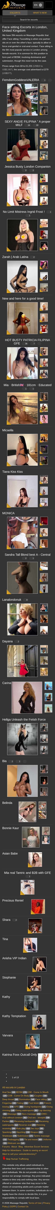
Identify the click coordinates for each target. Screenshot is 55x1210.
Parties (7, 1121)
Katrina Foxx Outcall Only (19, 1054)
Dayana (10, 641)
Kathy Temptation (14, 1016)
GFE (18, 1106)
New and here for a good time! (23, 298)
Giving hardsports (34, 1106)
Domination (26, 1099)
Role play (23, 1128)
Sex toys (37, 1128)
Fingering (9, 1103)
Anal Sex (8, 1092)
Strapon (36, 1132)
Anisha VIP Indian (14, 958)
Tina (5, 939)
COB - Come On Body (20, 1095)
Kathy (6, 996)
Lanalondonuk (15, 599)
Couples (40, 1095)
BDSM (21, 1092)
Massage (14, 1114)
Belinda (7, 802)
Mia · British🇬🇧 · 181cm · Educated (27, 386)
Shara (9, 919)
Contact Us (23, 1206)
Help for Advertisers (11, 1150)
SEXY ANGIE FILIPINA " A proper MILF (27, 123)
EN (35, 5)
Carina (6, 683)
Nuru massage (31, 1114)
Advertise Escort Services (36, 1146)
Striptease (9, 1136)
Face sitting (43, 1099)
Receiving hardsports (26, 1121)
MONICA (8, 513)
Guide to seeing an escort (35, 1150)
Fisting (22, 1103)
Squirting (23, 1132)
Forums (6, 1146)
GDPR (13, 1206)
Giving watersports (26, 1110)
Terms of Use (34, 1203)
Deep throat (10, 1099)
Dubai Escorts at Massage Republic (13, 5)
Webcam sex (16, 1143)
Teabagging (15, 1139)
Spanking (9, 1132)
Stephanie (9, 977)
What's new (40, 12)
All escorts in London (13, 1087)
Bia (11, 761)
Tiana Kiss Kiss (12, 471)
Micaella (7, 430)
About (14, 1146)
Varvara (7, 1035)
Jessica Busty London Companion (28, 168)
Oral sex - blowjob (38, 1117)
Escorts (15, 12)
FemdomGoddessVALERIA (23, 80)
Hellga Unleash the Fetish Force (24, 719)
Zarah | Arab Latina (18, 257)
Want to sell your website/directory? (19, 1154)
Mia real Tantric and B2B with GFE (27, 874)
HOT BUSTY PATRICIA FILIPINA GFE (27, 341)
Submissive (25, 1136)
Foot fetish (36, 1103)
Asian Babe (10, 853)
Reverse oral (27, 1125)
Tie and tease (33, 1139)
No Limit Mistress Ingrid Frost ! (27, 213)
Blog (20, 1146)
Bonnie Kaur (10, 828)
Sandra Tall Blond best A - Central (27, 556)
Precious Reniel (12, 900)
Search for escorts (29, 19)
